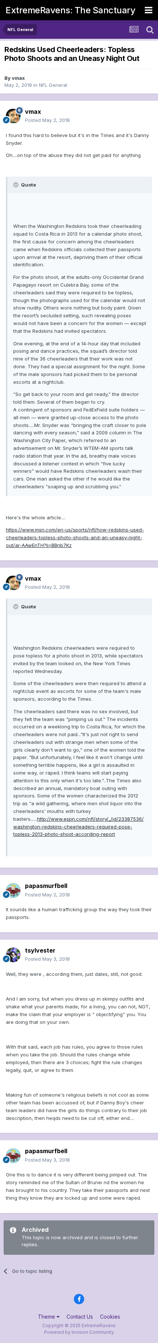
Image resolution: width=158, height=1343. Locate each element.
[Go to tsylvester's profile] (13, 954)
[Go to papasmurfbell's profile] (13, 890)
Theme (47, 1316)
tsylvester (40, 950)
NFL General (53, 85)
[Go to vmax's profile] (13, 116)
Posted (47, 120)
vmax (18, 78)
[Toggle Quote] (16, 185)
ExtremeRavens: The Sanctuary (70, 10)
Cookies (110, 1316)
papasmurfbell (46, 885)
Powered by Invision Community (79, 1332)
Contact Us (80, 1316)
